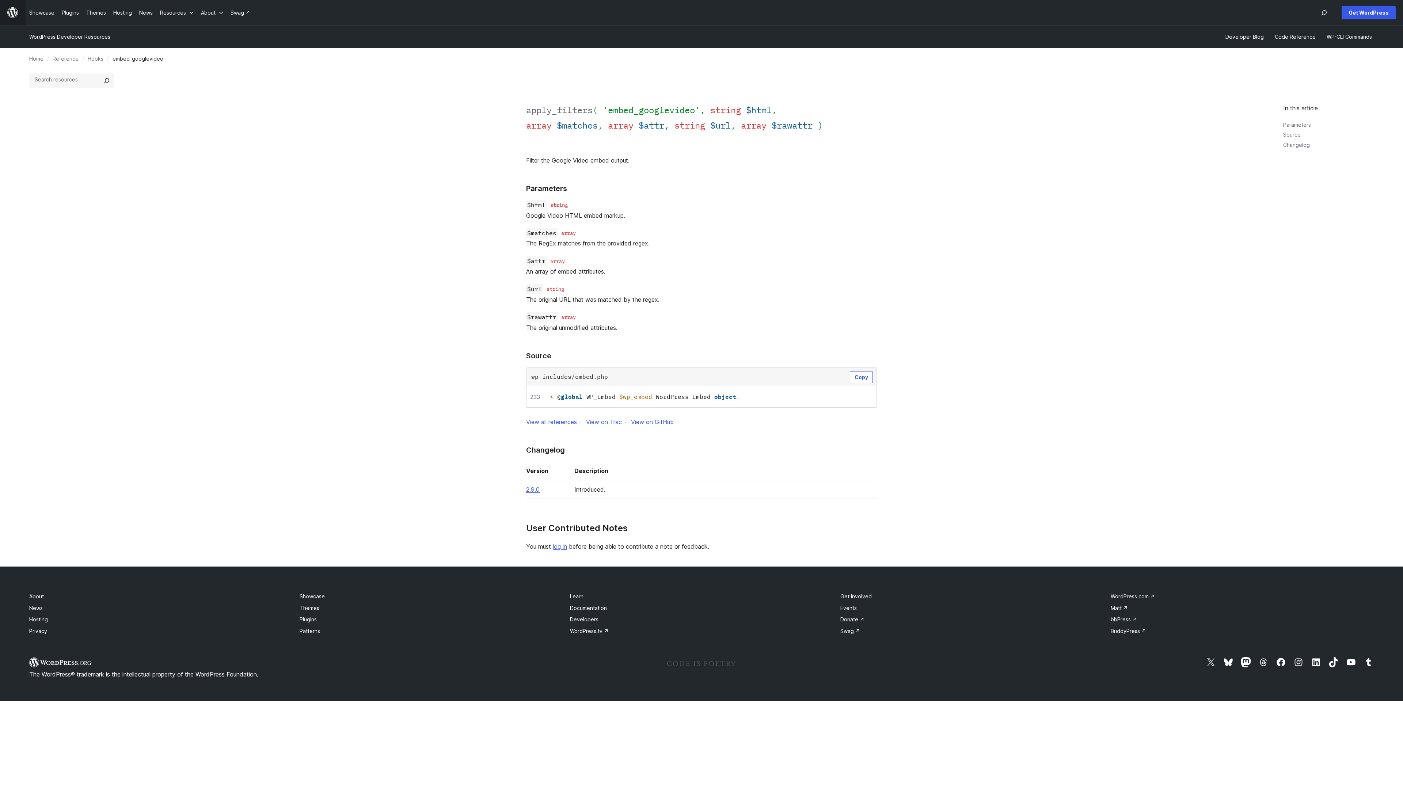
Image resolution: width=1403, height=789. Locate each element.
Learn (576, 596)
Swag (850, 631)
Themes (309, 608)
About (36, 596)
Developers (584, 619)
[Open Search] (1324, 13)
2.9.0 (533, 489)
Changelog (1296, 145)
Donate (852, 619)
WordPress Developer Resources (69, 37)
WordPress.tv (589, 631)
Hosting (38, 619)
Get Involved (856, 596)
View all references (551, 422)
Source (1292, 135)
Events (848, 608)
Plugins (308, 619)
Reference (66, 59)
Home (36, 59)
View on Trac (604, 422)
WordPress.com (1133, 596)
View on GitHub (652, 422)
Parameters (1297, 125)
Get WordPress (1369, 12)
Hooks (95, 59)
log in (560, 546)
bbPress (1124, 619)
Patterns (310, 631)
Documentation (588, 608)
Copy (861, 377)
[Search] (106, 80)
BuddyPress (1128, 631)
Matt (1119, 608)
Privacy (38, 631)
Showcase (312, 596)
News (36, 608)
